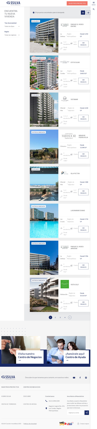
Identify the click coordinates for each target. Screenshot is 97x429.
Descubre (27, 396)
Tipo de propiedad (10, 23)
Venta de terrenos (8, 404)
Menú (94, 3)
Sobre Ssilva (6, 396)
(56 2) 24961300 (52, 401)
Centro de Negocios (31, 387)
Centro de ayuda (29, 404)
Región (6, 31)
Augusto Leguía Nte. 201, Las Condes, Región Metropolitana (55, 408)
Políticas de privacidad (30, 423)
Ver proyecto (83, 44)
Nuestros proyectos (77, 3)
